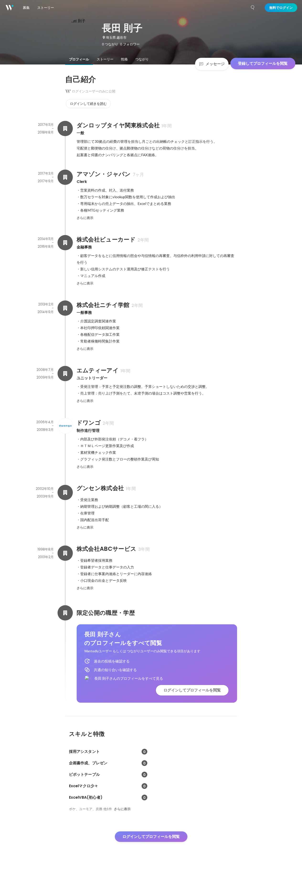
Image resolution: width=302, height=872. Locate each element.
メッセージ (215, 64)
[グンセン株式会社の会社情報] (65, 492)
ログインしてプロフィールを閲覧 (192, 690)
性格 (124, 59)
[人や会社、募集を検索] (253, 7)
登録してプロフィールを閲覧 (263, 63)
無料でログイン (281, 7)
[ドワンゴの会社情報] (65, 426)
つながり (142, 59)
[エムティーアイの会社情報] (65, 373)
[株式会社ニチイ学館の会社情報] (65, 308)
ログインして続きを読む (88, 103)
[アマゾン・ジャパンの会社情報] (65, 177)
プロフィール (79, 59)
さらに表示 (85, 217)
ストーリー (105, 59)
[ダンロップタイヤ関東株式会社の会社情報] (65, 128)
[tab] (79, 59)
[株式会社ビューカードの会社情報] (65, 242)
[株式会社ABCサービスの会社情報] (65, 553)
